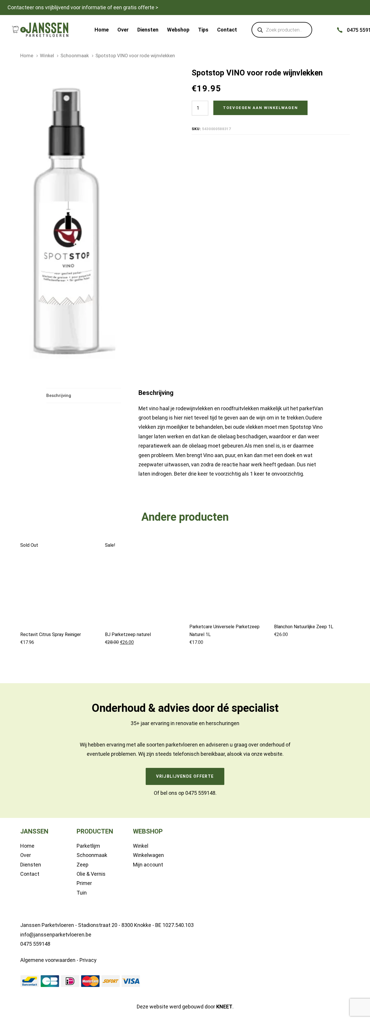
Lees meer (58, 617)
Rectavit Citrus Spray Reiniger (50, 634)
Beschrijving (58, 395)
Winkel (47, 55)
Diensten (30, 865)
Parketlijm (88, 846)
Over (25, 855)
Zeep (82, 865)
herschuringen (222, 723)
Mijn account (148, 865)
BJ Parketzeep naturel (128, 634)
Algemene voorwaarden (47, 960)
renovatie (187, 723)
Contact (29, 874)
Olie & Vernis (91, 874)
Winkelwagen (148, 855)
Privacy (88, 960)
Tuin (82, 893)
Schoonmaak (74, 55)
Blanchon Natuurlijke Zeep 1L (303, 626)
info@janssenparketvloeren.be (55, 935)
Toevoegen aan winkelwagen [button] (142, 615)
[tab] (83, 395)
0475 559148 (200, 793)
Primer (84, 883)
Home (26, 55)
